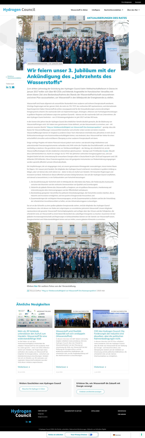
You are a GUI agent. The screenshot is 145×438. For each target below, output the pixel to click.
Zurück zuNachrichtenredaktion (14, 77)
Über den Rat (132, 10)
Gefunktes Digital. (101, 429)
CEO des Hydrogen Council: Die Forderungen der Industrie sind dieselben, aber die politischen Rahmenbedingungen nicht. (109, 335)
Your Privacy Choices (79, 435)
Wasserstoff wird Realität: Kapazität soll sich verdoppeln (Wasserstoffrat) (70, 333)
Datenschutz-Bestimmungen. (78, 429)
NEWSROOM (122, 411)
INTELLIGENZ (95, 411)
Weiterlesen (23, 367)
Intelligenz (96, 10)
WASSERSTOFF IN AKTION (73, 411)
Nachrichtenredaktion (112, 10)
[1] (107, 151)
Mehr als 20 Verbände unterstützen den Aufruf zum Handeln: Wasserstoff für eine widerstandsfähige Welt (32, 335)
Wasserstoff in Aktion (79, 10)
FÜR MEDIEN (122, 414)
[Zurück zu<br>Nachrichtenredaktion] (6, 77)
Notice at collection (55, 435)
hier (36, 286)
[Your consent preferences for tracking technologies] (141, 434)
